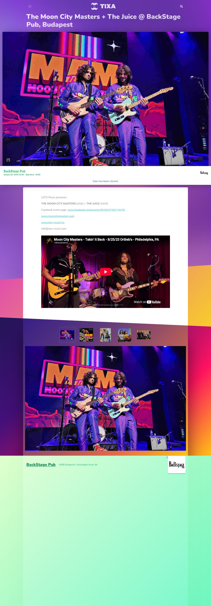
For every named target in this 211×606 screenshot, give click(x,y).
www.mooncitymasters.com (57, 208)
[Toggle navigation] (30, 6)
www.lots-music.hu (52, 214)
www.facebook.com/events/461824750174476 (96, 202)
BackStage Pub (14, 163)
